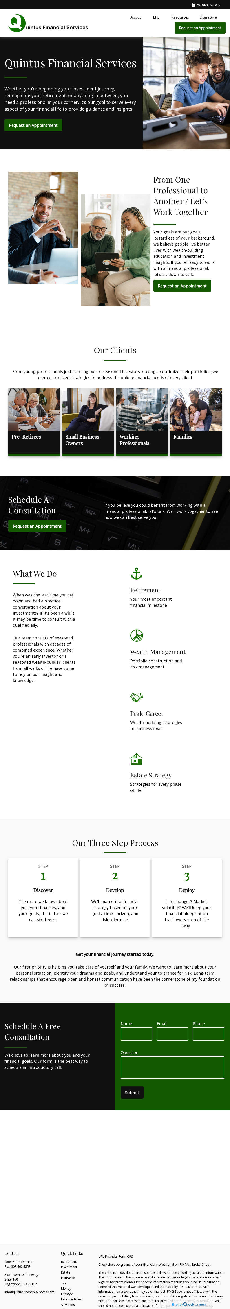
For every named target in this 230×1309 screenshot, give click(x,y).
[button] (135, 17)
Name (126, 1023)
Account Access (208, 4)
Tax (63, 1283)
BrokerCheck (201, 1264)
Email (162, 1023)
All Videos (68, 1304)
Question (129, 1052)
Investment (69, 1267)
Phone (199, 1023)
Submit (132, 1092)
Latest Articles (71, 1299)
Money (66, 1288)
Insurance (68, 1278)
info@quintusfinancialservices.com (29, 1292)
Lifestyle (67, 1294)
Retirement (69, 1261)
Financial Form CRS (119, 1256)
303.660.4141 (24, 1262)
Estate (65, 1272)
